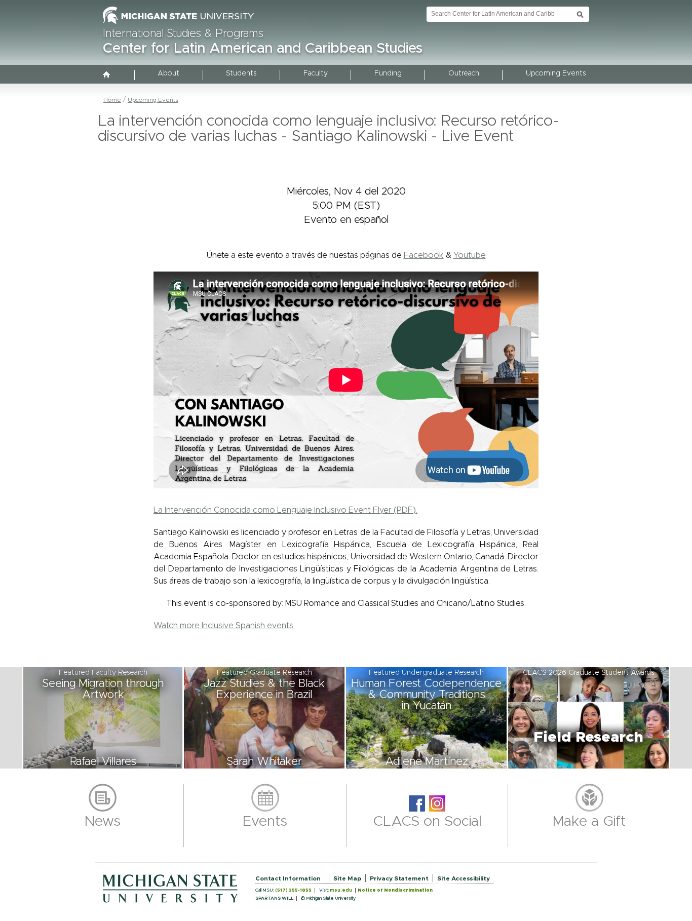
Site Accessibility (463, 878)
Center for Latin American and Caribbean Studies (262, 49)
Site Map (347, 878)
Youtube (469, 255)
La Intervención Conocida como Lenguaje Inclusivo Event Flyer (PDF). (285, 510)
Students (241, 73)
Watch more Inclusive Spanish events (223, 626)
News (103, 822)
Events (265, 822)
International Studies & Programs (183, 34)
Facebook (424, 255)
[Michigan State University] (178, 24)
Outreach (463, 73)
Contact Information (288, 878)
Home (112, 100)
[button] (103, 718)
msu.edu (341, 890)
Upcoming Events (556, 73)
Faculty (315, 73)
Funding (388, 73)
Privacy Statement (399, 878)
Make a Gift (589, 822)
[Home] (107, 75)
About (168, 73)
